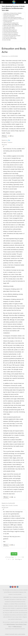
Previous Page (10, 557)
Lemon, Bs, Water (7, 39)
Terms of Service (19, 624)
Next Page (18, 559)
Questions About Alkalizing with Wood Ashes (12, 17)
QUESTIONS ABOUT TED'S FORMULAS (11, 24)
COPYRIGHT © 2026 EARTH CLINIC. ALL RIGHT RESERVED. (15, 634)
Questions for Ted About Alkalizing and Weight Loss (14, 18)
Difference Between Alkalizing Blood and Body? (13, 25)
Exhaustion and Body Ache (9, 20)
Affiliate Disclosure (17, 626)
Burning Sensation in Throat (9, 28)
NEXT (13, 554)
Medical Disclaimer (11, 624)
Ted (9, 140)
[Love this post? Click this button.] (10, 136)
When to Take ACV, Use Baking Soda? (11, 23)
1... (16, 557)
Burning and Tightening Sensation (10, 30)
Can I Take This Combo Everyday (10, 38)
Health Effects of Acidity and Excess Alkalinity (12, 13)
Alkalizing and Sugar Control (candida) (11, 14)
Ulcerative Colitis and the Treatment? (11, 32)
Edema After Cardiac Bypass (9, 27)
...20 (12, 559)
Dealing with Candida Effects (9, 15)
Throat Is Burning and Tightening (10, 31)
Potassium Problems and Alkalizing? (11, 34)
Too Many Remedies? (8, 21)
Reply (4, 136)
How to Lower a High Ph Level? (10, 37)
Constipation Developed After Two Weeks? (12, 35)
